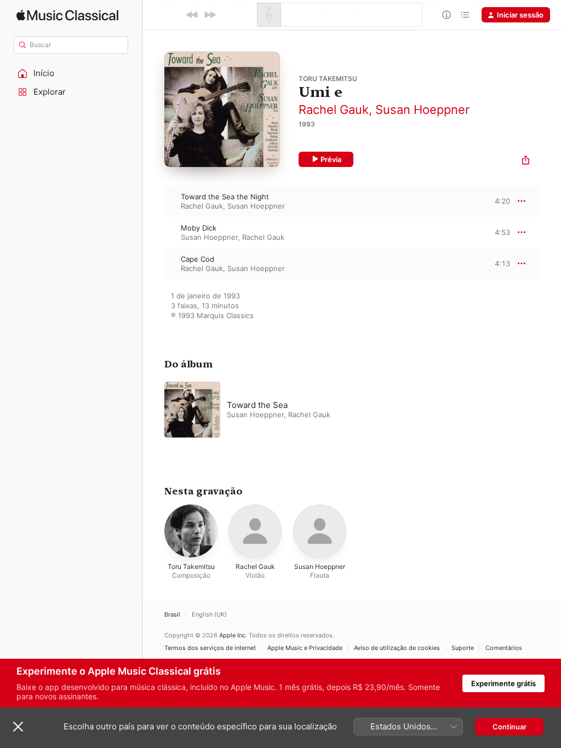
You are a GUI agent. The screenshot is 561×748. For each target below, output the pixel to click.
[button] (71, 73)
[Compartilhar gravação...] (525, 161)
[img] (67, 15)
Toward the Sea (257, 405)
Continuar (509, 726)
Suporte (462, 648)
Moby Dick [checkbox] (198, 227)
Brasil (172, 615)
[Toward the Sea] (301, 409)
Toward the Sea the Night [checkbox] (225, 196)
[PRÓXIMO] (210, 15)
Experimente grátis (503, 683)
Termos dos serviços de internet (210, 648)
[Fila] (465, 14)
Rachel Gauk (334, 109)
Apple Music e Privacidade (304, 648)
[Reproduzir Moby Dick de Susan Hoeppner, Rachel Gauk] (153, 232)
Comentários (503, 648)
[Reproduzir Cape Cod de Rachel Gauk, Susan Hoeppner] (153, 263)
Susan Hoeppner (422, 109)
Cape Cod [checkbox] (197, 259)
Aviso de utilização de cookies (397, 648)
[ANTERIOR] (192, 15)
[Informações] (446, 14)
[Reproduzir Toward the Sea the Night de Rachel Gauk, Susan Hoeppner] (153, 201)
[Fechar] (18, 727)
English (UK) (209, 615)
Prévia (330, 159)
